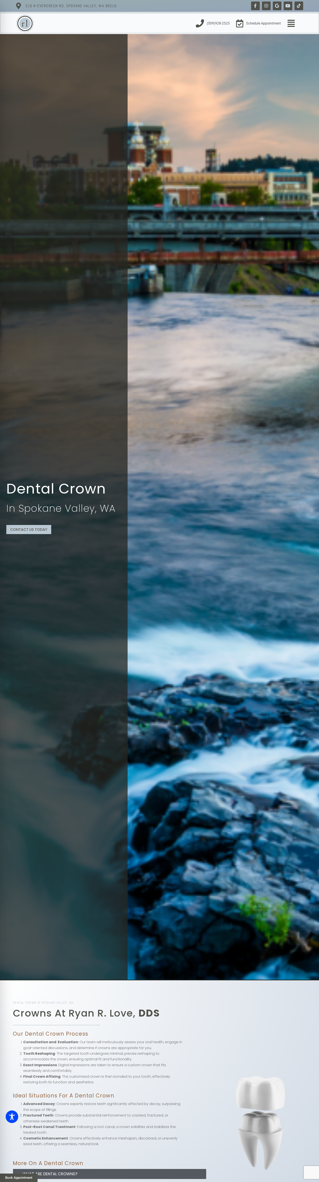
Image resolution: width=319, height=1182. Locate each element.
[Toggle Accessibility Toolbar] (12, 1116)
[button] (109, 1174)
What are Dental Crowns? (50, 1174)
